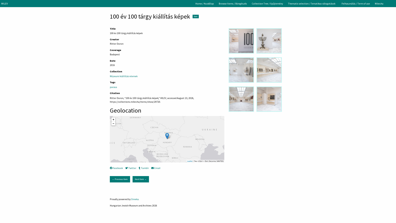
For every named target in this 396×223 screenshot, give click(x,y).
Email (157, 168)
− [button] (113, 123)
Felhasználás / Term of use (356, 3)
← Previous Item (120, 179)
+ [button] (113, 119)
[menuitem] (204, 4)
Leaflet (189, 161)
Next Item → (140, 179)
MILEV (4, 3)
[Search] (393, 3)
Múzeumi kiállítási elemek (124, 76)
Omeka (135, 199)
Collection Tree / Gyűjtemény (267, 3)
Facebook (118, 168)
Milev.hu (379, 3)
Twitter (132, 168)
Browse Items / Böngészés (233, 3)
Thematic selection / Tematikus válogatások (311, 3)
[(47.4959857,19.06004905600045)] (167, 136)
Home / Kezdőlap (204, 3)
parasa (113, 87)
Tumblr (145, 168)
